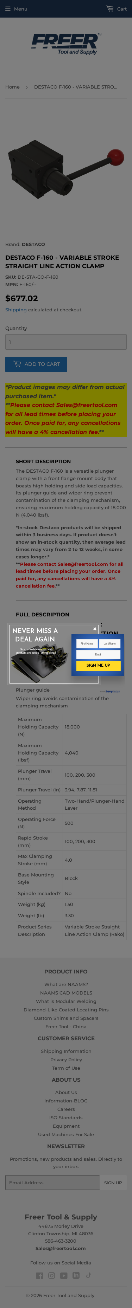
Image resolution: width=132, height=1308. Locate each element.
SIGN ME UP (98, 665)
